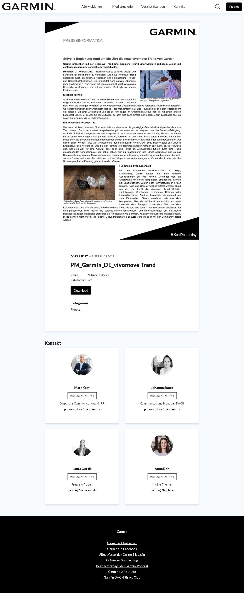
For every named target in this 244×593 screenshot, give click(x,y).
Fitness (75, 309)
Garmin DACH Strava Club (122, 577)
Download (81, 290)
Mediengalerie (122, 6)
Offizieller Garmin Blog (122, 560)
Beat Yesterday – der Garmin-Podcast (122, 566)
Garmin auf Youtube (122, 572)
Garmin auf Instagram (122, 543)
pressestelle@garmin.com (82, 409)
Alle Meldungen (92, 6)
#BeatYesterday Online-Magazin (122, 554)
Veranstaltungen (153, 6)
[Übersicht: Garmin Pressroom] (29, 6)
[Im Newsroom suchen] (217, 6)
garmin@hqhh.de (162, 490)
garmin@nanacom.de (82, 490)
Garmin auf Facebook (122, 549)
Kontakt (179, 6)
